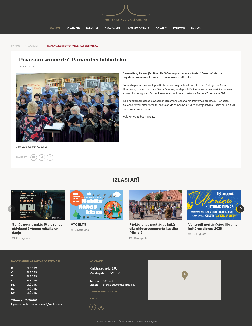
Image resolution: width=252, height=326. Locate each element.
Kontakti (196, 28)
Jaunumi (55, 28)
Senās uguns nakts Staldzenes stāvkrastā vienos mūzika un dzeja (37, 229)
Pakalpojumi (112, 28)
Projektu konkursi (138, 28)
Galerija (161, 28)
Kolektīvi (92, 28)
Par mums (179, 28)
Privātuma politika (104, 291)
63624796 (109, 281)
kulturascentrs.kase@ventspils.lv (42, 304)
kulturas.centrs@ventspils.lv (118, 285)
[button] (240, 209)
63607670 (31, 300)
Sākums (15, 46)
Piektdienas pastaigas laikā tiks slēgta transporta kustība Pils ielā (153, 229)
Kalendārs (73, 28)
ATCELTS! (79, 224)
